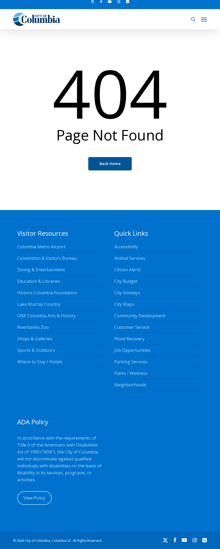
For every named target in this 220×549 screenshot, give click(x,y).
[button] (204, 19)
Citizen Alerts (127, 270)
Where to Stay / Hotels (40, 362)
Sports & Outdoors (36, 350)
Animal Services (129, 258)
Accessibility (126, 247)
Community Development (140, 316)
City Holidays (127, 293)
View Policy (34, 498)
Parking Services (131, 362)
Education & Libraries (38, 281)
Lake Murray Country (38, 304)
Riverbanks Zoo (33, 327)
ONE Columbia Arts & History (46, 316)
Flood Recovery (129, 339)
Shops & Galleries (34, 339)
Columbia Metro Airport (41, 247)
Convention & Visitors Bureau (47, 258)
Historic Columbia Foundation (47, 293)
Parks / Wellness (131, 373)
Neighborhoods (130, 385)
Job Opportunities (132, 350)
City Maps (124, 304)
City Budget (126, 281)
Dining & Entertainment (41, 270)
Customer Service (131, 327)
